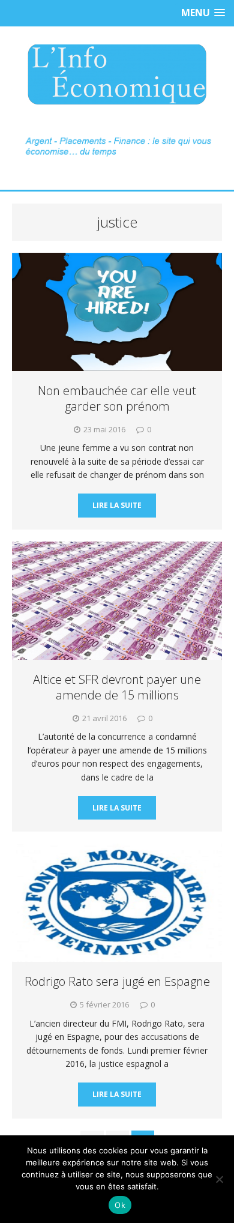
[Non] (219, 1179)
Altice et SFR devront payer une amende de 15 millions (117, 687)
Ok (120, 1205)
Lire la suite (117, 505)
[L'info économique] (117, 74)
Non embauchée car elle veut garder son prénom (117, 398)
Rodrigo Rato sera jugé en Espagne (117, 981)
